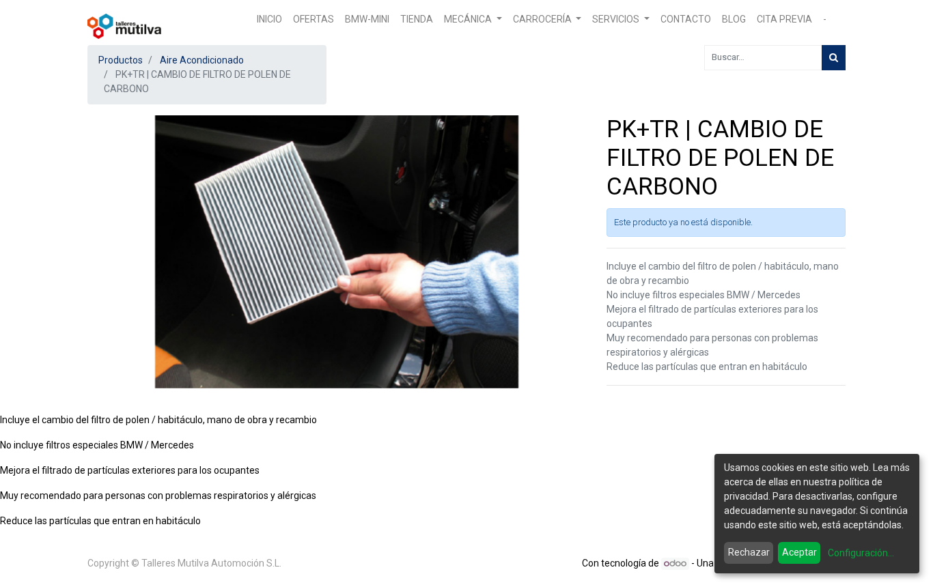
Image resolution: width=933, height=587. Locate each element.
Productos (120, 60)
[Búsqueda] (834, 57)
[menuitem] (269, 19)
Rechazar (749, 552)
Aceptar (799, 552)
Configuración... (861, 552)
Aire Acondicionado (202, 60)
